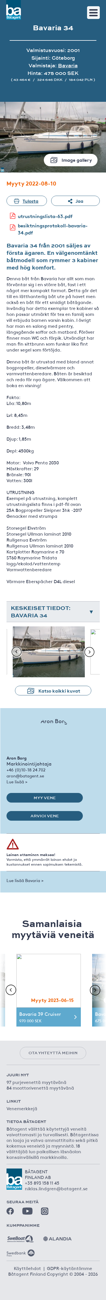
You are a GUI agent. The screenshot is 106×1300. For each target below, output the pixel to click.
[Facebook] (10, 1211)
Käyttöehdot (27, 1268)
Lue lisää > (17, 781)
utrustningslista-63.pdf (45, 215)
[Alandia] (57, 1236)
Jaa (79, 200)
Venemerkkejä (22, 1108)
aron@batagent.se (25, 776)
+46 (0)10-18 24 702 (26, 770)
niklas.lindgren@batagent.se (56, 1188)
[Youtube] (27, 1211)
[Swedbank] (21, 1250)
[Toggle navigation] (93, 12)
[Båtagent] (13, 10)
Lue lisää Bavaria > (25, 880)
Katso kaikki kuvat (59, 690)
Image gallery (77, 159)
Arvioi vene (45, 816)
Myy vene (45, 798)
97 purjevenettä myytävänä (36, 1082)
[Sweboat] (21, 1236)
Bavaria (68, 65)
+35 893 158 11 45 (42, 1183)
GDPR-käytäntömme (69, 1268)
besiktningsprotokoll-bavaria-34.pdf (53, 229)
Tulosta (30, 200)
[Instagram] (44, 1211)
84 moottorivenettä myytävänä (40, 1087)
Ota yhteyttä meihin (53, 1053)
